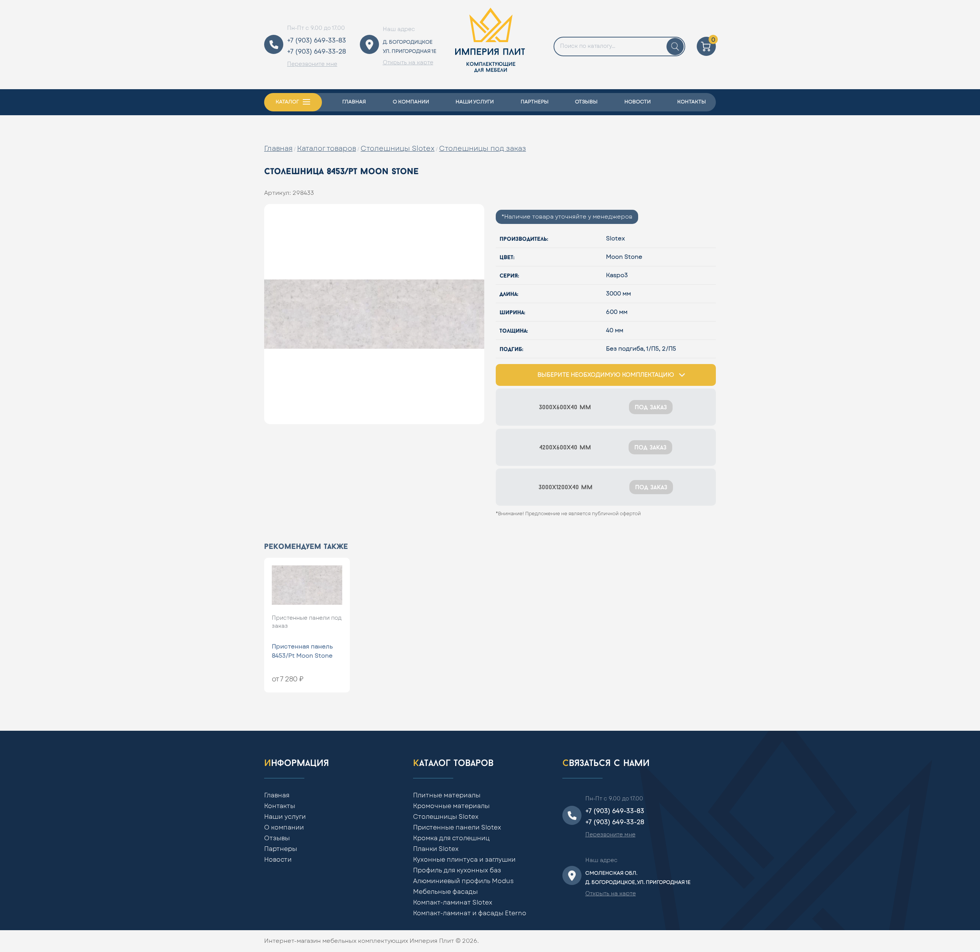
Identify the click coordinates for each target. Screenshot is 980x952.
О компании (411, 102)
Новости (637, 102)
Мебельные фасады (445, 892)
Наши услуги (475, 102)
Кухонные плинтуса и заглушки (464, 860)
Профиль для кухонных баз (457, 870)
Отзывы (586, 102)
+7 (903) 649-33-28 (316, 52)
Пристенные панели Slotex (457, 828)
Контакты (691, 102)
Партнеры (535, 102)
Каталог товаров (326, 148)
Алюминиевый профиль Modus (463, 881)
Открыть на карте (408, 62)
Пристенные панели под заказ (306, 622)
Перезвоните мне (312, 64)
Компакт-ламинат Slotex (452, 903)
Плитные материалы (446, 795)
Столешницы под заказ (482, 148)
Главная (354, 102)
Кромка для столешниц (451, 838)
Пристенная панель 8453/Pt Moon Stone (302, 651)
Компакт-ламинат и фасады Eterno (469, 913)
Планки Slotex (436, 849)
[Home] (490, 44)
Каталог (287, 102)
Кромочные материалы (451, 806)
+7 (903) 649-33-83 (316, 41)
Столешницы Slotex (397, 148)
